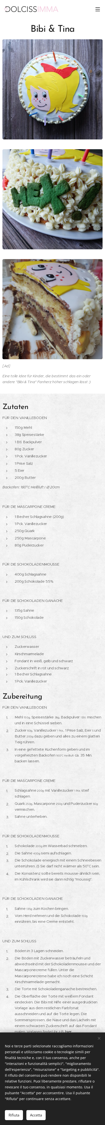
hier (68, 1031)
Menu (98, 9)
